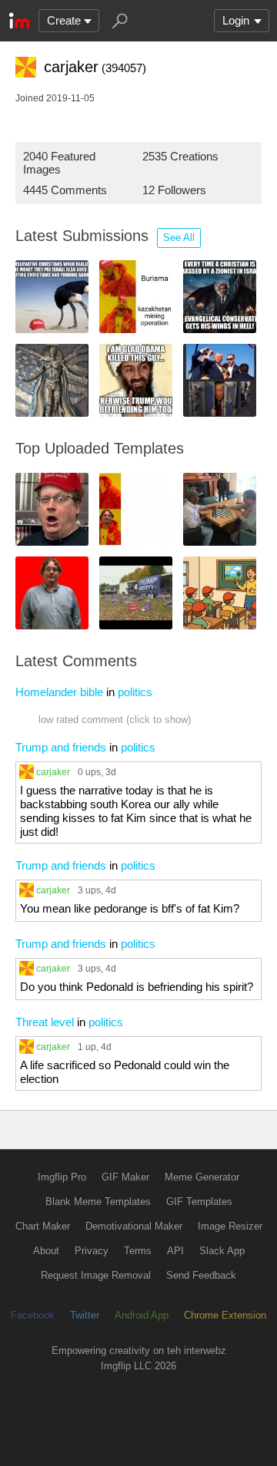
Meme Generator (202, 1177)
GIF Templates (199, 1201)
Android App (142, 1315)
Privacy (91, 1250)
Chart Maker (42, 1226)
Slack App (222, 1250)
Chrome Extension (225, 1315)
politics (135, 691)
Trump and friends (60, 747)
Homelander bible (59, 691)
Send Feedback (201, 1275)
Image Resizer (230, 1226)
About (46, 1250)
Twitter (84, 1315)
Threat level (44, 1022)
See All (179, 237)
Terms (138, 1250)
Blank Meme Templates (98, 1201)
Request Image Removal (96, 1275)
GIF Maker (125, 1177)
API (175, 1250)
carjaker (53, 772)
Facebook (33, 1315)
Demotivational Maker (133, 1226)
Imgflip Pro (62, 1177)
